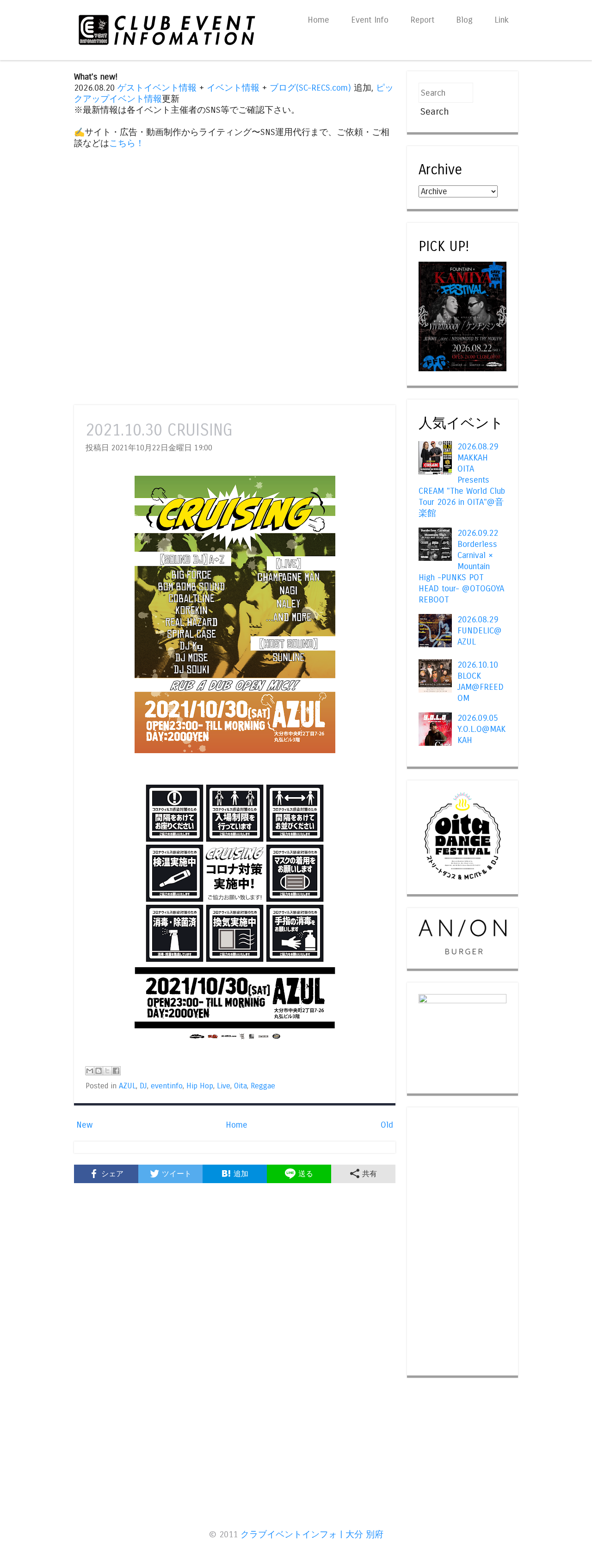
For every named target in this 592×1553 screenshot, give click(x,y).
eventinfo (167, 1086)
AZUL (127, 1086)
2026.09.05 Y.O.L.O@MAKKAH (481, 729)
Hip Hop (199, 1086)
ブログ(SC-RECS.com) (310, 88)
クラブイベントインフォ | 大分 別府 (311, 1534)
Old (387, 1125)
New (84, 1125)
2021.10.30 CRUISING (159, 430)
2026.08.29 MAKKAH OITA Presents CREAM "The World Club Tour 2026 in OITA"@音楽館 (462, 480)
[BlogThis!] (98, 1070)
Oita (240, 1086)
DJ (143, 1086)
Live (223, 1086)
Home (318, 20)
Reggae (263, 1086)
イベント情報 (233, 88)
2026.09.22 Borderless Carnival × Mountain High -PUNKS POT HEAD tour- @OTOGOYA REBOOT (461, 566)
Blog (464, 20)
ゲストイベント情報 (157, 88)
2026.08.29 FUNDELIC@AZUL (479, 630)
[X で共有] (107, 1070)
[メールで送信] (89, 1070)
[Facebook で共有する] (116, 1070)
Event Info (369, 20)
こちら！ (126, 143)
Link (501, 20)
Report (422, 20)
